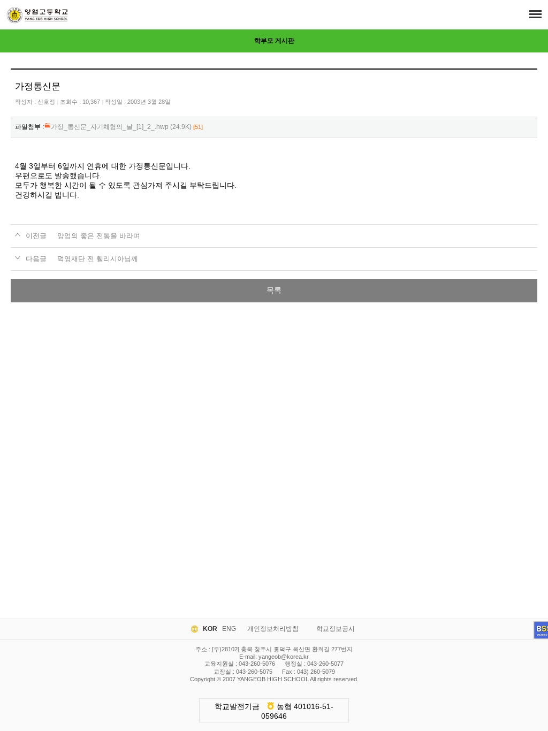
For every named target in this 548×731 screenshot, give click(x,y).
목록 (274, 290)
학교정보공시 (335, 629)
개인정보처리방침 (273, 629)
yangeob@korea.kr (283, 656)
